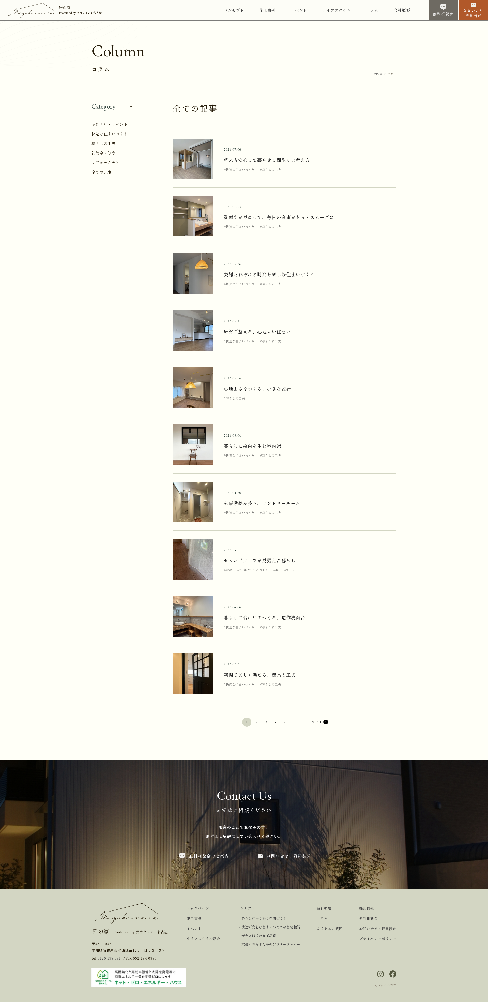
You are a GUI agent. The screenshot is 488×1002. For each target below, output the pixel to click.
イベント (194, 928)
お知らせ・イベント (110, 124)
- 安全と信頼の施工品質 (257, 935)
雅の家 (378, 73)
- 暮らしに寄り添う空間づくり (263, 918)
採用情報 (366, 908)
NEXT (316, 722)
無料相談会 (368, 918)
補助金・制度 (104, 153)
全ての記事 (102, 172)
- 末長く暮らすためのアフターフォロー (269, 944)
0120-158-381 (109, 958)
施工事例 (194, 918)
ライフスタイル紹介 (203, 938)
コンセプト (246, 908)
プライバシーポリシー (377, 938)
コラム (322, 918)
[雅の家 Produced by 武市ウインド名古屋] (33, 9)
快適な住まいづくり (110, 133)
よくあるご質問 (330, 928)
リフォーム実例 (106, 162)
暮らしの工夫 (104, 143)
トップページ (198, 908)
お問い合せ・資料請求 (377, 928)
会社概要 (324, 908)
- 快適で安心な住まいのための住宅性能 (269, 926)
